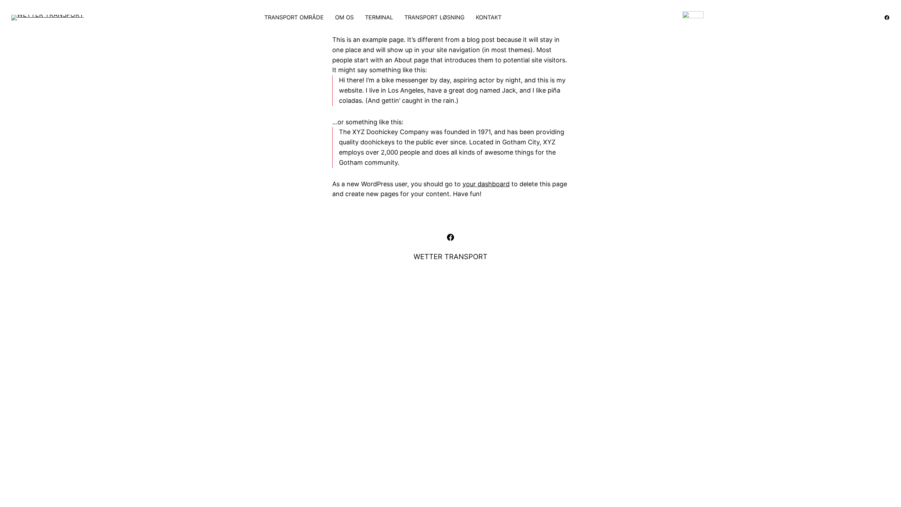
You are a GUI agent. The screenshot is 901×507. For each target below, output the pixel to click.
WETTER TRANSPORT (450, 256)
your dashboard (486, 184)
